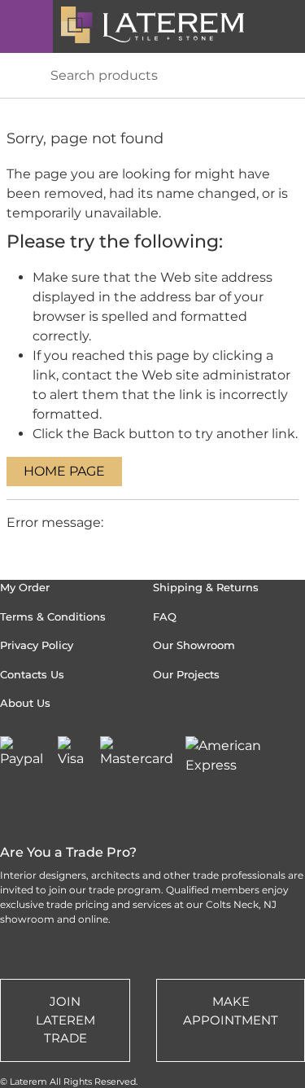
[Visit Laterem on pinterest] (103, 808)
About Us (25, 702)
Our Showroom (194, 644)
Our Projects (186, 674)
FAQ (164, 616)
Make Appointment (230, 1011)
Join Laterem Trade (65, 1020)
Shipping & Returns (206, 587)
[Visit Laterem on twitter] (58, 808)
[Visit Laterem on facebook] (149, 808)
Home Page (64, 471)
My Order (25, 587)
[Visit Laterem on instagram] (12, 808)
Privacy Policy (36, 644)
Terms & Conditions (53, 616)
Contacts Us (32, 674)
